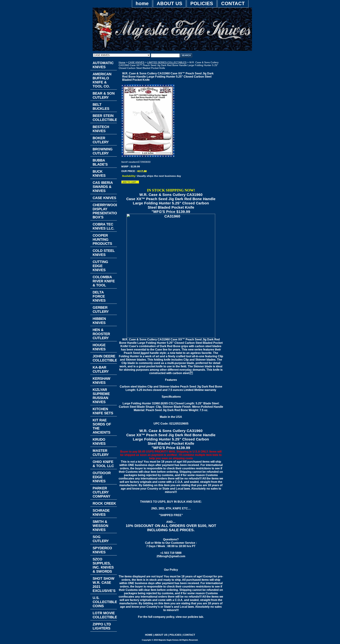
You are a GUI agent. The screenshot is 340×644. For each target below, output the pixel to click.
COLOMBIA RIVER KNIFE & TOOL (104, 281)
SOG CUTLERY (101, 539)
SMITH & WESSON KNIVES (100, 526)
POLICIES (201, 3)
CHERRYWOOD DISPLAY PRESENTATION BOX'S (105, 211)
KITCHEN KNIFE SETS (103, 411)
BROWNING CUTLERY (103, 151)
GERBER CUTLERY (101, 309)
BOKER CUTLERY (101, 140)
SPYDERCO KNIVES (102, 550)
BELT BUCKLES (101, 107)
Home (122, 62)
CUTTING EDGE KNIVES (100, 266)
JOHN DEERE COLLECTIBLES (105, 358)
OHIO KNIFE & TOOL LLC (103, 464)
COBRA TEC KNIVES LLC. (103, 226)
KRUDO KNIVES (99, 441)
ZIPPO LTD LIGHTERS (102, 626)
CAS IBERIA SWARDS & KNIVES (103, 187)
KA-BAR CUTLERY (101, 369)
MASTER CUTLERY (101, 453)
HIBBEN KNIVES (99, 321)
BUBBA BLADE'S (100, 162)
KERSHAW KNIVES (101, 381)
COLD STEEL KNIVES (104, 253)
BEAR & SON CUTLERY (104, 95)
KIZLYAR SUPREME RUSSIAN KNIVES (101, 396)
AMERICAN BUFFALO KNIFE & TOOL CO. (102, 80)
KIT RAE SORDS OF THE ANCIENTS (102, 426)
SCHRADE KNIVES (101, 512)
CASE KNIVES (136, 62)
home (142, 3)
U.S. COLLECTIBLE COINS (105, 602)
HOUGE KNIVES (99, 347)
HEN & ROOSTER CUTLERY (101, 334)
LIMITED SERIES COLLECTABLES (166, 62)
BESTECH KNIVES (101, 129)
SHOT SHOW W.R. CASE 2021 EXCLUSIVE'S (104, 585)
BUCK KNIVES (99, 173)
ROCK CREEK (104, 503)
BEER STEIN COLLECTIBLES (105, 118)
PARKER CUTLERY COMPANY (101, 492)
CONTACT (233, 3)
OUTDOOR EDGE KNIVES (102, 477)
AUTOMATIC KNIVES (103, 65)
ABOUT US (169, 3)
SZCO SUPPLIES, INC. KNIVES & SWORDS (103, 565)
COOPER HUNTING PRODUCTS (102, 239)
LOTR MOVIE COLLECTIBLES (105, 615)
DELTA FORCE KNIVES (99, 296)
